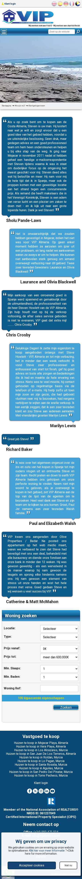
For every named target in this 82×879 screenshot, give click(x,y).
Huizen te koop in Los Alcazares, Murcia (41, 750)
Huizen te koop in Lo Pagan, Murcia (41, 761)
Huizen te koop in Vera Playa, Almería (41, 746)
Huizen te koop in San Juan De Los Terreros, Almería (41, 754)
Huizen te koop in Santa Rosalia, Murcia (41, 764)
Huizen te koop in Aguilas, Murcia (41, 768)
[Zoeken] (78, 32)
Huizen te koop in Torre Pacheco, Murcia (41, 775)
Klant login (10, 3)
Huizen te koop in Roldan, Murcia (41, 757)
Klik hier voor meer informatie (47, 850)
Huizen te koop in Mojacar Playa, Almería (41, 743)
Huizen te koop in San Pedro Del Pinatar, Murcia (41, 772)
